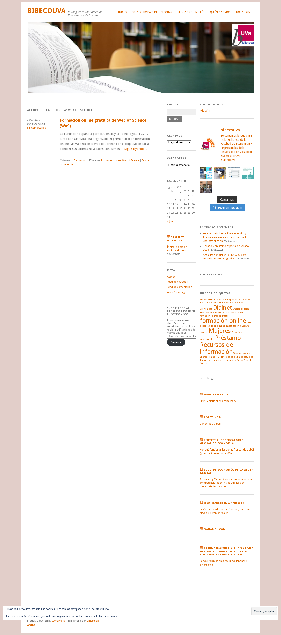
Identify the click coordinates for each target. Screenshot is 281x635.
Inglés (222, 326)
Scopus (237, 353)
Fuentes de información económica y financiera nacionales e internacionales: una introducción (226, 237)
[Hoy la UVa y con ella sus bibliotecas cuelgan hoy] (206, 173)
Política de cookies (106, 616)
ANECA (211, 299)
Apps (231, 299)
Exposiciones (236, 312)
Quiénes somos (220, 12)
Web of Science (130, 160)
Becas (203, 302)
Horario (214, 326)
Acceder (172, 276)
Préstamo (228, 337)
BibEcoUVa (46, 11)
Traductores (218, 360)
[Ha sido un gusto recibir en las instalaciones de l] (206, 187)
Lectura (245, 326)
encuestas (223, 312)
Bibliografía (212, 302)
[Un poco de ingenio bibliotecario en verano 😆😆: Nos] (220, 173)
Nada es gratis (216, 394)
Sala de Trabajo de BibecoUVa (152, 12)
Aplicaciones (221, 299)
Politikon (212, 417)
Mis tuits (205, 110)
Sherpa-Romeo (207, 357)
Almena (203, 299)
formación (205, 316)
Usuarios (229, 360)
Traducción (205, 360)
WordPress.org (176, 292)
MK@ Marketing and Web (224, 502)
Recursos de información (216, 348)
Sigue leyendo (136, 149)
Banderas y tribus (210, 423)
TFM (222, 357)
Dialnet (222, 307)
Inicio (122, 12)
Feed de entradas (177, 281)
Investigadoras (233, 326)
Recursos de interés (191, 12)
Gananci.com (215, 529)
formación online (111, 160)
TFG (217, 357)
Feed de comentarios (179, 286)
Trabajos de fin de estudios (239, 357)
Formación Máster (220, 316)
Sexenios (246, 353)
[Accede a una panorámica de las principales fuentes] (248, 173)
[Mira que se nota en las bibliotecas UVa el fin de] (234, 173)
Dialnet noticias (175, 239)
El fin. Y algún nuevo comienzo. (218, 400)
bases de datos (243, 299)
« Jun (170, 221)
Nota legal (243, 12)
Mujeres (220, 330)
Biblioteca (224, 302)
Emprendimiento (208, 312)
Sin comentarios (36, 127)
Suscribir (176, 342)
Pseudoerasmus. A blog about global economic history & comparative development (226, 551)
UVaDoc (239, 360)
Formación (80, 160)
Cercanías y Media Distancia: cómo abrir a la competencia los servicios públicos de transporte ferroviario (226, 483)
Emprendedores (241, 309)
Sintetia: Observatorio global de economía (222, 442)
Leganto (204, 332)
